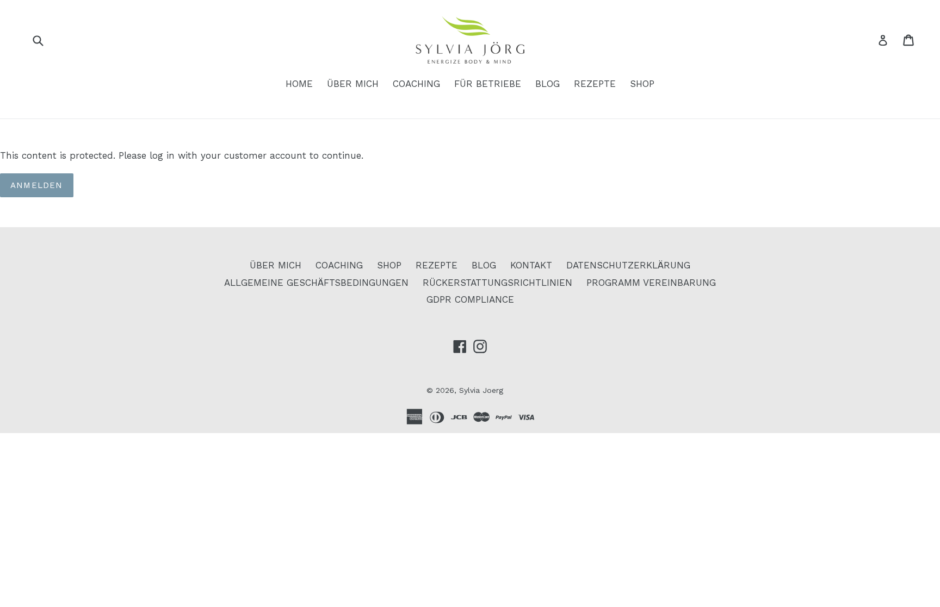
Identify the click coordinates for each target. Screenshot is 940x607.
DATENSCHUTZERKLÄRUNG (628, 265)
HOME (299, 83)
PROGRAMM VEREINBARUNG (651, 282)
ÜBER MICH (353, 83)
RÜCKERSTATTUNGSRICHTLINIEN (497, 282)
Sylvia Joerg (481, 390)
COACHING (416, 83)
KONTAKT (531, 265)
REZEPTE (595, 83)
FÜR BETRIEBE (487, 83)
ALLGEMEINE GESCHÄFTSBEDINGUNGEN (316, 282)
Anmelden (36, 185)
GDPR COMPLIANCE (470, 299)
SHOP (642, 83)
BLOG (547, 83)
